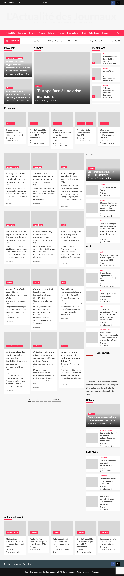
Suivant (56, 400)
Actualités (10, 33)
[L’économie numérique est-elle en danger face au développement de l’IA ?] (62, 119)
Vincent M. (40, 101)
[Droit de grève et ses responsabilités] (92, 296)
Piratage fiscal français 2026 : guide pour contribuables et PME (53, 41)
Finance (60, 33)
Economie (22, 33)
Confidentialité (42, 3)
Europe (32, 33)
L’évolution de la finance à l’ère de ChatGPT (83, 132)
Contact (31, 3)
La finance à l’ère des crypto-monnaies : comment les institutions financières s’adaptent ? (16, 358)
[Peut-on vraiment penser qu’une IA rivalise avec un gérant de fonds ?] (71, 340)
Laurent (10, 138)
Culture (51, 33)
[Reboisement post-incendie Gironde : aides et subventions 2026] (96, 58)
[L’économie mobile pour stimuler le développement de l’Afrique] (109, 119)
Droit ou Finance (12, 167)
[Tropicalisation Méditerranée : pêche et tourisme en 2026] (15, 119)
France (42, 33)
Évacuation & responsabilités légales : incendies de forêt (71, 292)
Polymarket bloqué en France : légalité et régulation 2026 (71, 234)
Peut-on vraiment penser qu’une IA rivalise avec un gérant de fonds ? (18, 94)
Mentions (22, 3)
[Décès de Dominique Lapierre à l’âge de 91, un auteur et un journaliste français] (92, 208)
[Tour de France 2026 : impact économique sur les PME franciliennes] (38, 119)
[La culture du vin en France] (92, 190)
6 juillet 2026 (50, 101)
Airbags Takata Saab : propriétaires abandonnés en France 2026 (109, 75)
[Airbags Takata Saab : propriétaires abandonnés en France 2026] (96, 74)
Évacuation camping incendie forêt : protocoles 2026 (42, 234)
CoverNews (82, 572)
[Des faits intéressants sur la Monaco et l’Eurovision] (92, 482)
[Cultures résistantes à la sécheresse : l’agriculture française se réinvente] (96, 92)
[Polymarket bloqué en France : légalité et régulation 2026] (71, 219)
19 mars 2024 (106, 446)
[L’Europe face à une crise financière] (62, 78)
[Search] (118, 33)
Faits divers (94, 33)
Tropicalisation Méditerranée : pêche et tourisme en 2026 (14, 132)
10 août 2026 (12, 141)
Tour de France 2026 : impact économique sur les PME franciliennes (17, 234)
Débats (105, 33)
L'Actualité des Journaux (61, 16)
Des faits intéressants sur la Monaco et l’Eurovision (108, 481)
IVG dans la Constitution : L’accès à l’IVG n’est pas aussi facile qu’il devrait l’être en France (108, 314)
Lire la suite (9, 203)
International (72, 33)
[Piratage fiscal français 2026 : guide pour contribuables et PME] (17, 161)
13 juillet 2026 (47, 301)
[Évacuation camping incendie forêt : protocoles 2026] (44, 219)
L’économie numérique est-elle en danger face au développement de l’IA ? (62, 135)
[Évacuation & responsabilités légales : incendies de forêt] (71, 277)
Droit (83, 33)
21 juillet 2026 (74, 240)
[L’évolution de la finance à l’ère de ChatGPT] (85, 119)
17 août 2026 (20, 182)
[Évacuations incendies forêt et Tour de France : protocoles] (92, 501)
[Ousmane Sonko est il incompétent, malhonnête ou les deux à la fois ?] (92, 438)
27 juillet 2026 (36, 143)
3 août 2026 (74, 185)
